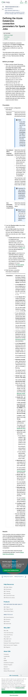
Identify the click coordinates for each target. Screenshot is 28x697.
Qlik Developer (7, 589)
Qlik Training (7, 591)
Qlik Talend (6, 607)
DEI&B (5, 660)
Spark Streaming (8, 8)
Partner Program (8, 664)
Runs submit (20, 264)
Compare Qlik (7, 641)
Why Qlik (6, 630)
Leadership (7, 656)
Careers (6, 666)
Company (6, 654)
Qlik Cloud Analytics (9, 617)
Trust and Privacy (8, 634)
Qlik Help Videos (8, 587)
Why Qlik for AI (7, 639)
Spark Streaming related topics (12, 10)
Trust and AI (7, 636)
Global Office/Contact (9, 671)
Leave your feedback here (11, 570)
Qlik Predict (7, 621)
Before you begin (8, 35)
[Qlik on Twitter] (21, 675)
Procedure (6, 37)
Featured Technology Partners (11, 643)
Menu (26, 2)
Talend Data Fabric (8, 611)
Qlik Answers (7, 619)
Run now (23, 247)
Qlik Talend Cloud (8, 609)
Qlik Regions (7, 647)
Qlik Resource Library (9, 597)
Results (6, 38)
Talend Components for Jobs (11, 6)
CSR (5, 658)
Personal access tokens (21, 339)
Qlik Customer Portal (9, 595)
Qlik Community (13, 675)
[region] (14, 687)
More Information (14, 695)
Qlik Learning (7, 593)
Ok (14, 692)
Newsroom (6, 668)
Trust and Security (8, 632)
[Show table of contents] (3, 6)
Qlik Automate (7, 623)
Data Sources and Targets (10, 645)
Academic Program (9, 662)
